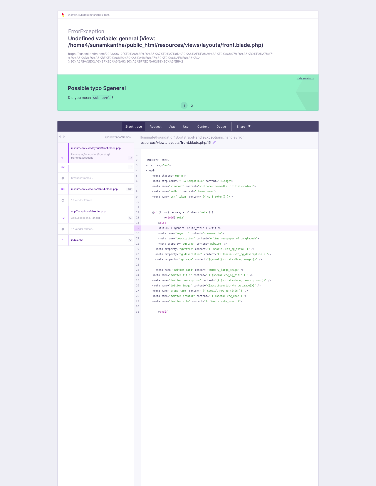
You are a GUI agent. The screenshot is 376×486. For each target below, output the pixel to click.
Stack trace (133, 126)
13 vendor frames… (82, 200)
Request (155, 126)
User (186, 126)
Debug (221, 126)
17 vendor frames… (82, 228)
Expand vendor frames (117, 137)
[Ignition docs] (64, 14)
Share (241, 126)
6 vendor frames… (82, 177)
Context (203, 126)
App (172, 126)
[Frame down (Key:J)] (63, 137)
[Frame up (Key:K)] (60, 137)
